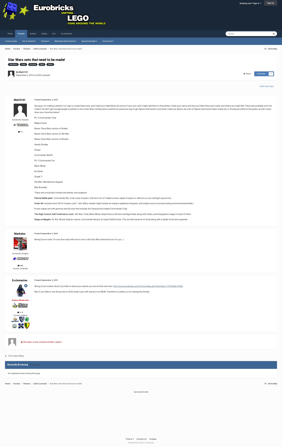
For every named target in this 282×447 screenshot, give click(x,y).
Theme (129, 439)
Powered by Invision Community (141, 443)
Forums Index (11, 41)
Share (248, 74)
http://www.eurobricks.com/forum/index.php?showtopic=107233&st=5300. (148, 286)
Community (107, 41)
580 (21, 265)
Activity (33, 34)
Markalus (19, 233)
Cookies (153, 439)
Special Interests (88, 41)
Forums (21, 34)
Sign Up (270, 3)
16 (21, 132)
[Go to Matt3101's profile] (11, 74)
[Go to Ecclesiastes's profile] (20, 290)
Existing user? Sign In (250, 3)
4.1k (21, 312)
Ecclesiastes (19, 280)
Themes (44, 41)
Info (54, 34)
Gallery (44, 34)
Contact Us (141, 439)
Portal (10, 34)
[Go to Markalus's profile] (20, 244)
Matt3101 (23, 72)
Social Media (66, 34)
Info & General (28, 41)
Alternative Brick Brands (64, 41)
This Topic (262, 34)
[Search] (274, 33)
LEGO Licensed (43, 75)
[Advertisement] (141, 414)
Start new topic (267, 86)
